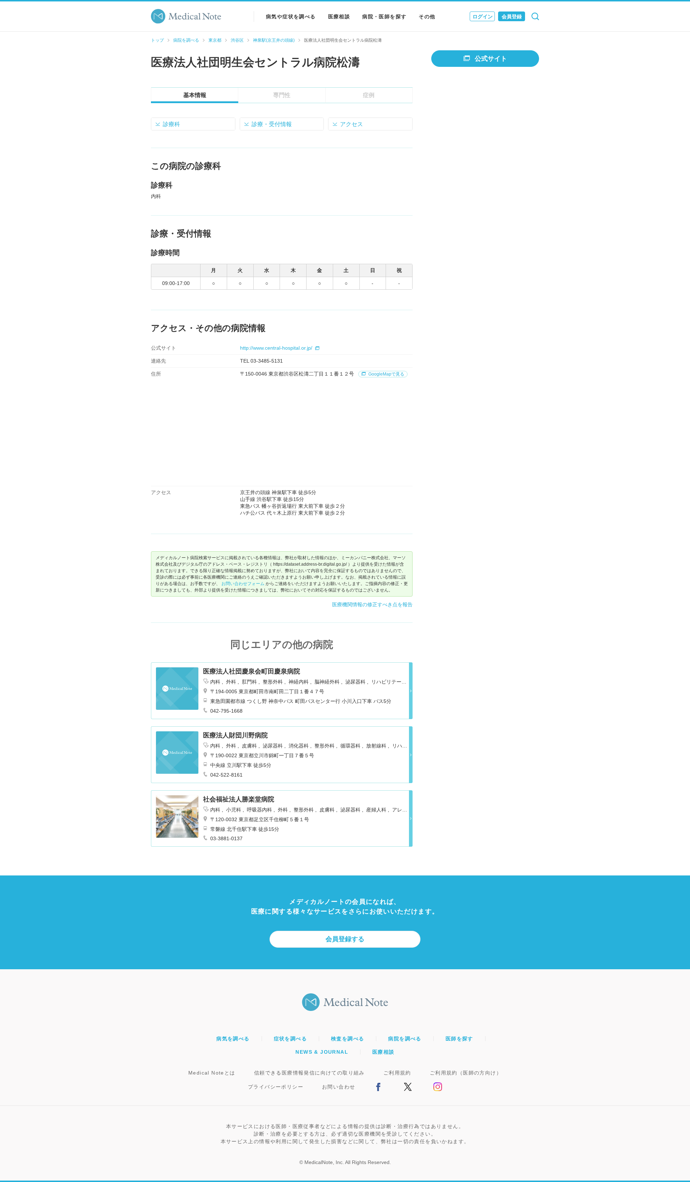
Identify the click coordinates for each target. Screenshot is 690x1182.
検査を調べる (347, 1038)
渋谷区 (237, 40)
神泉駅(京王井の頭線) (274, 40)
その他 (427, 16)
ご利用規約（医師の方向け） (466, 1073)
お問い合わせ (338, 1087)
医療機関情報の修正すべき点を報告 (372, 604)
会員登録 (512, 16)
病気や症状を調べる (291, 16)
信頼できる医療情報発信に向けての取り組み (309, 1073)
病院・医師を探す (384, 16)
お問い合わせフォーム (242, 583)
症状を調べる (290, 1038)
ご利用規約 (397, 1073)
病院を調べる (186, 40)
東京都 (214, 40)
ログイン (483, 16)
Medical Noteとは (211, 1073)
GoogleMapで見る (385, 374)
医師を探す (459, 1038)
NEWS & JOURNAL (321, 1051)
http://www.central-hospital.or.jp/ (276, 348)
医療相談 (339, 16)
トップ (157, 40)
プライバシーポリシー (275, 1087)
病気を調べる (232, 1038)
